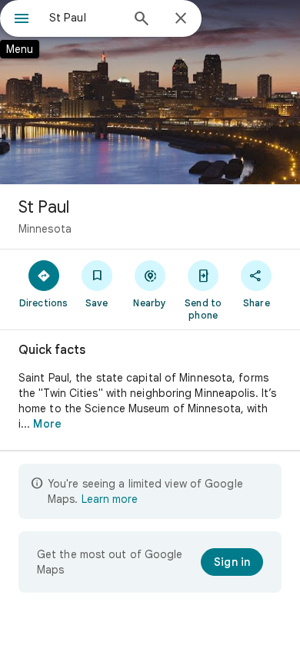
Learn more (110, 499)
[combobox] (84, 17)
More (47, 424)
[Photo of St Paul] (150, 92)
